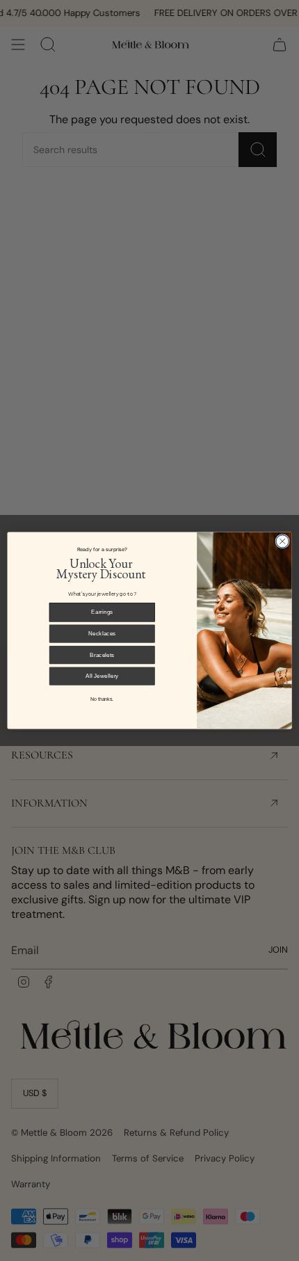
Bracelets (102, 654)
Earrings (102, 612)
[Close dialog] (282, 541)
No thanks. (101, 699)
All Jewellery (102, 676)
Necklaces (101, 633)
